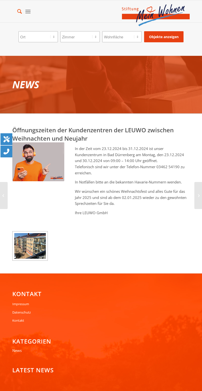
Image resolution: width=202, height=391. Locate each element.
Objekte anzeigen (164, 36)
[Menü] (28, 11)
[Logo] (156, 15)
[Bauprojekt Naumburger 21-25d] (30, 245)
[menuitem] (17, 11)
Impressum (20, 304)
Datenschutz (21, 312)
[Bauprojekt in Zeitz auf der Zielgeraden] (4, 195)
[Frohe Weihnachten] (198, 195)
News (17, 350)
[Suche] (17, 11)
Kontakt (18, 320)
